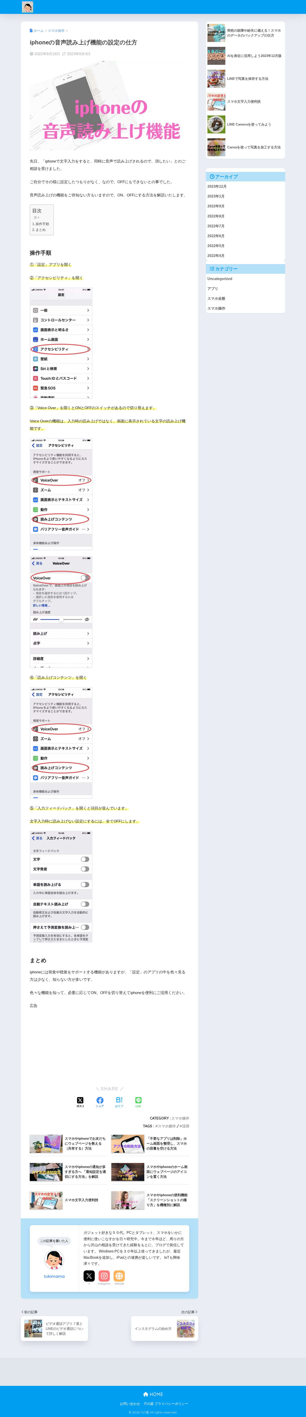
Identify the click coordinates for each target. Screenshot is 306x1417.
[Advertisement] (109, 1046)
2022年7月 (216, 226)
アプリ (212, 288)
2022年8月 (216, 216)
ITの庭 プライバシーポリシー (166, 1404)
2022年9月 (216, 206)
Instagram (104, 1283)
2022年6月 (216, 236)
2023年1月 (216, 196)
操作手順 (42, 224)
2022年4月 (216, 256)
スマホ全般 (216, 298)
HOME (155, 1394)
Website (119, 1283)
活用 (185, 1126)
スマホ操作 (180, 1118)
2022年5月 (216, 246)
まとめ (41, 230)
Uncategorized (219, 279)
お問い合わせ (130, 1404)
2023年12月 (217, 186)
